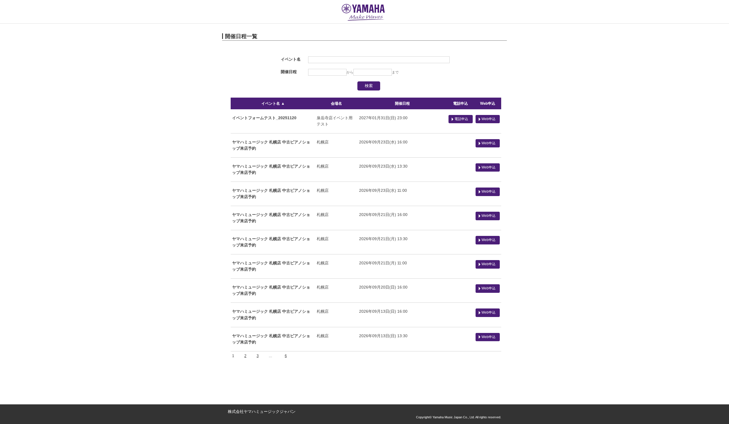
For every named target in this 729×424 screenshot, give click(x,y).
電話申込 (460, 103)
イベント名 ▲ (273, 103)
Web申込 (487, 103)
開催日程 (402, 103)
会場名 (336, 103)
